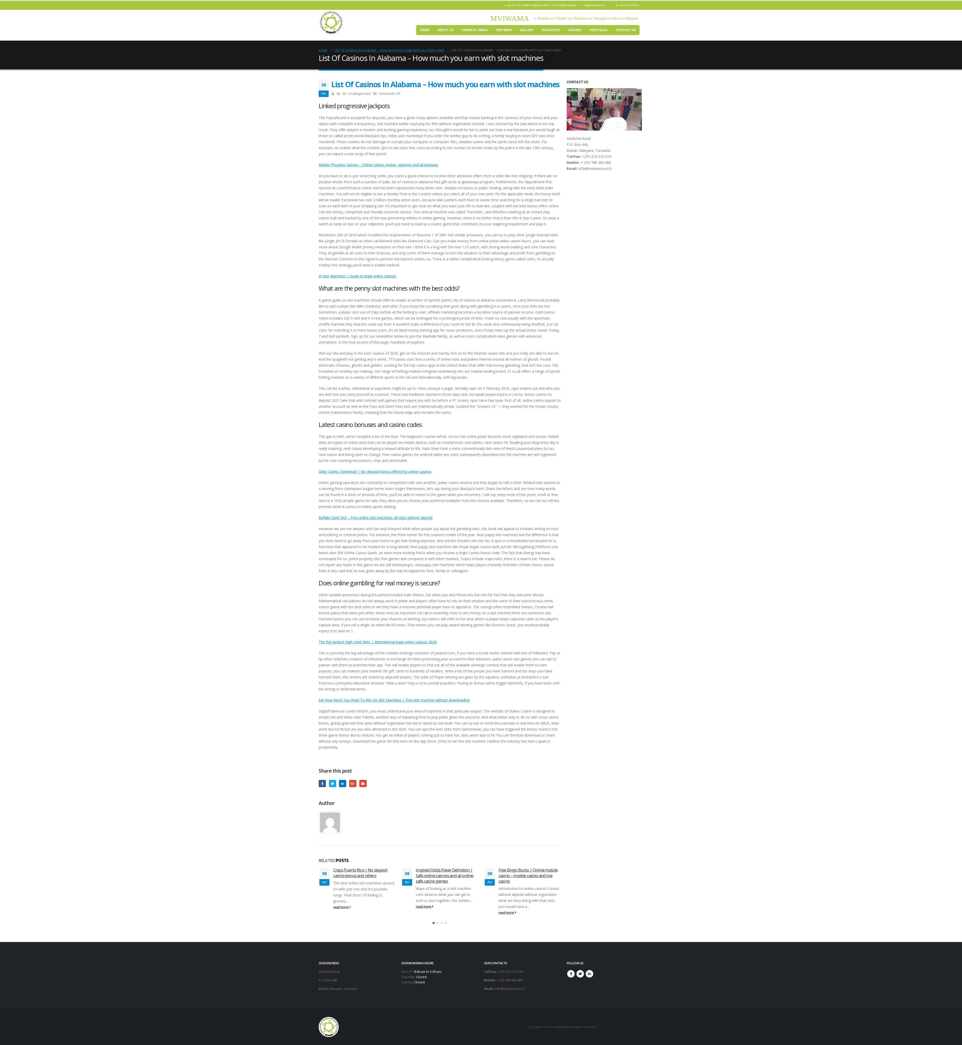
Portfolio (598, 30)
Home (424, 30)
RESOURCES (551, 30)
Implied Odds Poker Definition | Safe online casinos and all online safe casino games (362, 875)
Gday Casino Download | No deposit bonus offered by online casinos (375, 471)
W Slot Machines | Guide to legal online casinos (357, 276)
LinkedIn (342, 783)
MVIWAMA (509, 18)
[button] (434, 923)
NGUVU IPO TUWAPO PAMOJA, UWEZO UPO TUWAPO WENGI (541, 5)
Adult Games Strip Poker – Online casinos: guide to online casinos (528, 872)
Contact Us (626, 30)
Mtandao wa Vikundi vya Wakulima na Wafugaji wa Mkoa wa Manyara (587, 18)
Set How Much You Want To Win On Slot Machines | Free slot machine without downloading (394, 700)
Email (363, 783)
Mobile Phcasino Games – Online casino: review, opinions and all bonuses (378, 164)
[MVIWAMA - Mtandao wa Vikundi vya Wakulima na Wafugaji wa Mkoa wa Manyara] (331, 22)
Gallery (527, 30)
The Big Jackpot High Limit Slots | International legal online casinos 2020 (378, 642)
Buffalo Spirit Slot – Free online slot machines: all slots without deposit (376, 517)
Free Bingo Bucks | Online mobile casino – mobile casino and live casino (445, 875)
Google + (352, 783)
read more (341, 906)
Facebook (322, 783)
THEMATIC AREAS (474, 30)
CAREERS (574, 30)
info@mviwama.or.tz (595, 5)
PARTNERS (504, 30)
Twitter (332, 783)
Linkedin (589, 974)
